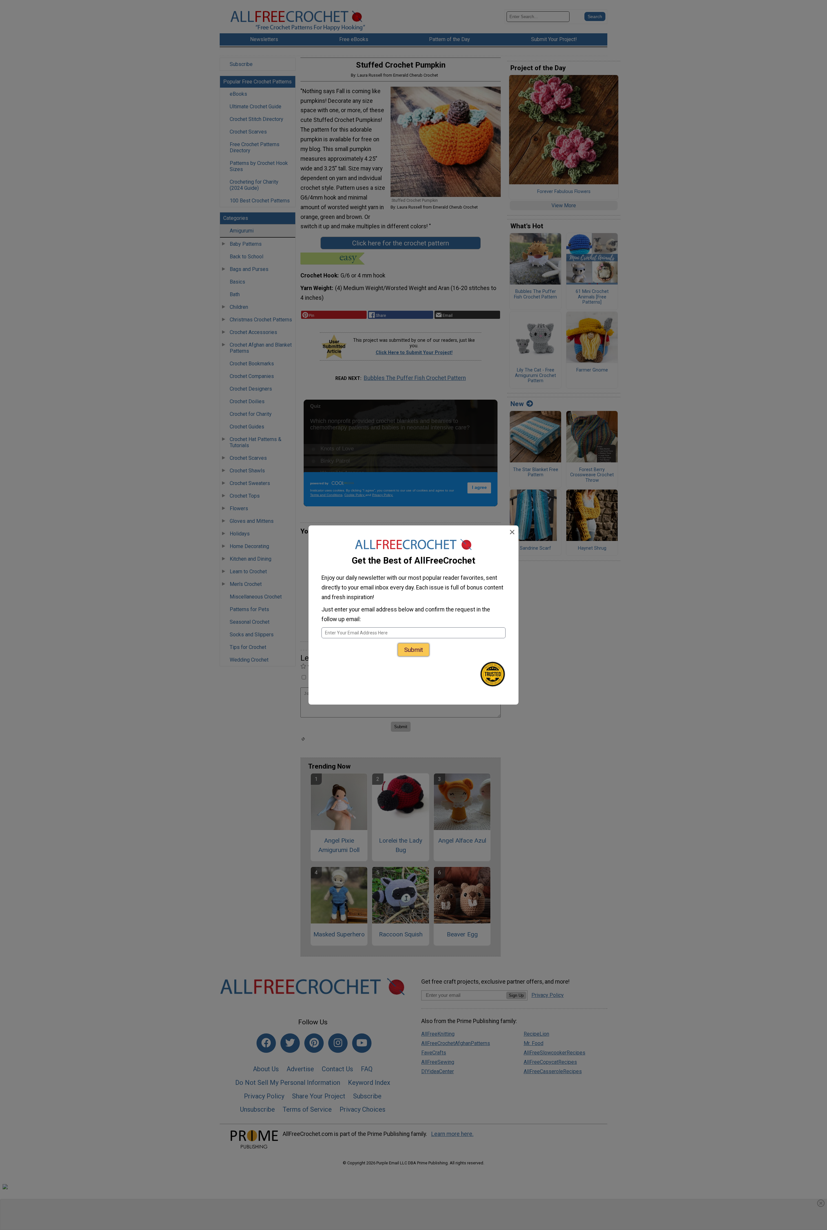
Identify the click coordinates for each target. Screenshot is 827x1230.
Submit (413, 649)
